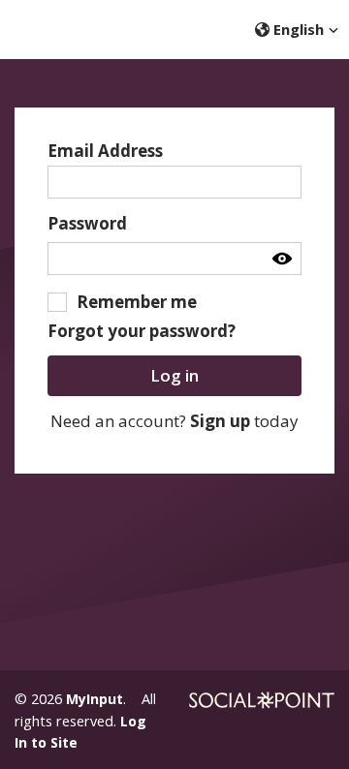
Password (87, 223)
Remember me (137, 302)
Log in (174, 375)
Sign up (220, 421)
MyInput (94, 699)
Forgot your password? (142, 331)
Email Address (105, 150)
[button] (297, 29)
